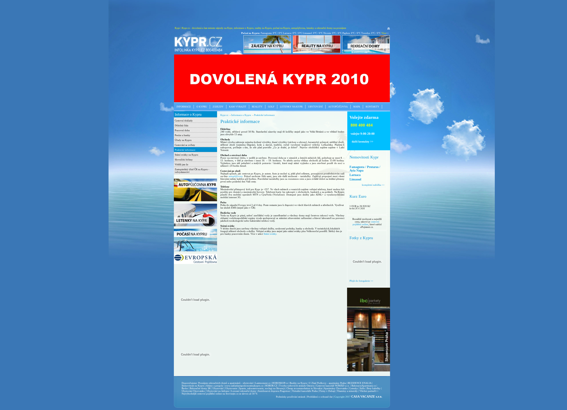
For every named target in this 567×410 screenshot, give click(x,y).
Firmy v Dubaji (327, 391)
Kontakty (372, 106)
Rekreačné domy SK (200, 388)
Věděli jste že (181, 164)
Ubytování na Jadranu (218, 391)
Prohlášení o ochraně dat (319, 396)
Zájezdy (218, 106)
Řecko (185, 388)
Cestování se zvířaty (185, 145)
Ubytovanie (231, 388)
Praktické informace (185, 149)
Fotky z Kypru (361, 238)
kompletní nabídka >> (373, 185)
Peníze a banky (182, 135)
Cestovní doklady (184, 120)
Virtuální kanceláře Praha (305, 391)
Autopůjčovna (338, 106)
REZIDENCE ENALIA (359, 383)
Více (383, 33)
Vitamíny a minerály (347, 391)
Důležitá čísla (181, 125)
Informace (184, 106)
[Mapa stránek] (388, 28)
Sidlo (362, 388)
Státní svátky (270, 233)
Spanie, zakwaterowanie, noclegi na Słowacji (262, 388)
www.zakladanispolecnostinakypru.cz (244, 385)
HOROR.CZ (271, 385)
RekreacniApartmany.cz (363, 385)
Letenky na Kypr (291, 106)
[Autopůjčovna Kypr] (195, 200)
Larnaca (355, 175)
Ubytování (315, 106)
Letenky (354, 388)
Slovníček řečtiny (184, 159)
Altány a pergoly (214, 385)
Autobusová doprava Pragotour (274, 391)
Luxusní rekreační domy (243, 391)
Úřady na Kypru (183, 140)
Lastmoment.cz (262, 383)
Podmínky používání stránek (290, 396)
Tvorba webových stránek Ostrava (296, 385)
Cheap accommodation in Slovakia (304, 388)
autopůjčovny (236, 176)
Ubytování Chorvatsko (193, 391)
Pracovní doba (182, 130)
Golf (271, 106)
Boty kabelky (374, 388)
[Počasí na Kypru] (195, 250)
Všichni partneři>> (369, 391)
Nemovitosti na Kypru (193, 385)
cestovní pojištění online (366, 223)
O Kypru (201, 106)
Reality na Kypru (298, 383)
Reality (257, 106)
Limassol (355, 179)
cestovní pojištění (206, 393)
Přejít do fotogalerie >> (361, 280)
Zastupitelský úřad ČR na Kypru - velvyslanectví (192, 170)
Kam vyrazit (237, 106)
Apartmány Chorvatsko (336, 388)
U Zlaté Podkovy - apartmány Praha (327, 383)
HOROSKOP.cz (280, 383)
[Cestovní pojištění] (195, 263)
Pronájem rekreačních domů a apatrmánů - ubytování (225, 383)
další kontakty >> (362, 141)
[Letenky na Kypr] (195, 225)
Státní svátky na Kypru (186, 154)
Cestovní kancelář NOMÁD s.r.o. (333, 385)
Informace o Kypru (188, 114)
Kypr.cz (224, 115)
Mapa (356, 106)
